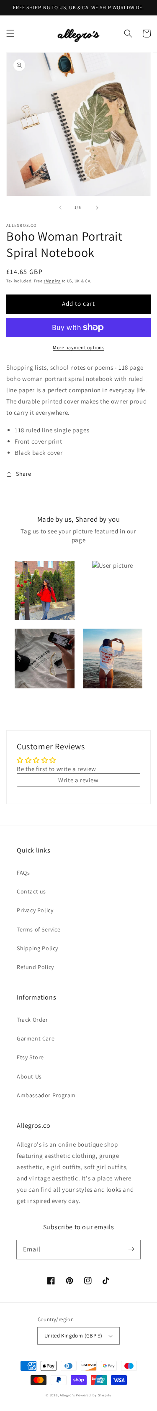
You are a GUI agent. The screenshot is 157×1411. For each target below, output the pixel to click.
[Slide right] (97, 207)
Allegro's (67, 1395)
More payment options (78, 347)
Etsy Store (30, 1057)
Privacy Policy (35, 910)
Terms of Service (39, 929)
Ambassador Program (46, 1095)
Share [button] (23, 473)
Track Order (32, 1019)
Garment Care (35, 1038)
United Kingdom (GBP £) (73, 1335)
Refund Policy (35, 967)
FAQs (23, 872)
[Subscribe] (131, 1249)
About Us (29, 1076)
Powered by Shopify (93, 1395)
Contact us (31, 891)
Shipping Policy (37, 948)
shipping (52, 281)
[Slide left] (60, 207)
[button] (10, 33)
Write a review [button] (78, 780)
